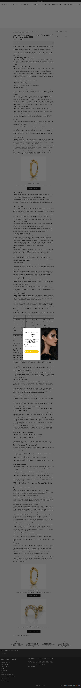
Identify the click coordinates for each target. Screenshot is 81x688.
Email (26, 344)
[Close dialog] (57, 329)
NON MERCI (31, 355)
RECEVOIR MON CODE (31, 351)
